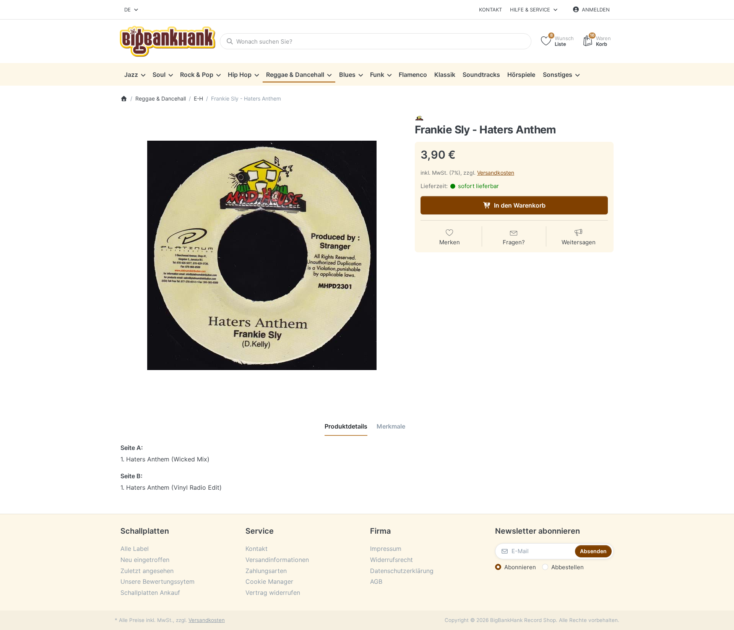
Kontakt (490, 9)
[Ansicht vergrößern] (261, 255)
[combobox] (131, 9)
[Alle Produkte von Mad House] (419, 118)
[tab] (346, 426)
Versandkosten (495, 172)
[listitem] (261, 255)
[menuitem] (134, 74)
